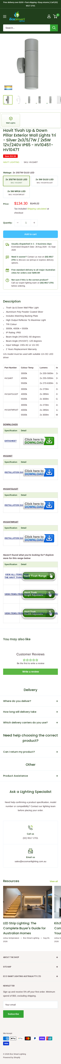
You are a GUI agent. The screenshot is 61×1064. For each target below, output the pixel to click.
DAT (6, 441)
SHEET (13, 441)
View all (54, 881)
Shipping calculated (36, 208)
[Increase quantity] (34, 222)
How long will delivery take (19, 712)
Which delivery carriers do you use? (25, 722)
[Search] (54, 27)
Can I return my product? (19, 752)
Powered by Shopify (11, 1057)
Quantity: (7, 222)
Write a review (30, 671)
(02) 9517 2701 (47, 283)
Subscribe (13, 1014)
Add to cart (30, 234)
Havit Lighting (11, 162)
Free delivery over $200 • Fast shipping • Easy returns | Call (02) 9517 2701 (30, 4)
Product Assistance (15, 776)
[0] (55, 16)
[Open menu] (4, 16)
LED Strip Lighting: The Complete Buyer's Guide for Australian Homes (24, 928)
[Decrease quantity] (17, 222)
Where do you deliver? (17, 701)
